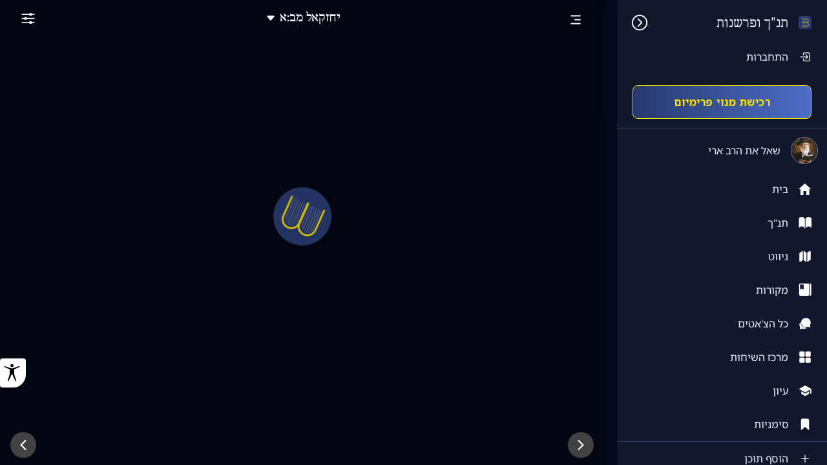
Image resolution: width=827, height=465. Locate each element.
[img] (633, 22)
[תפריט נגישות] (13, 373)
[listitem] (722, 223)
